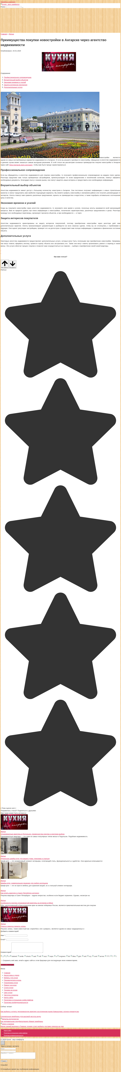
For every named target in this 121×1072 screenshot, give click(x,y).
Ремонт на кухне (10, 985)
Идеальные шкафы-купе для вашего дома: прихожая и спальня (25, 858)
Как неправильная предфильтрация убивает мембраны (22, 1021)
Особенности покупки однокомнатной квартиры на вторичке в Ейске (27, 903)
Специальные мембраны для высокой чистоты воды (21, 1016)
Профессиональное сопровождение (17, 77)
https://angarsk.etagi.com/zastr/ (21, 165)
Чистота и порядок (11, 995)
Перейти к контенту (8, 2)
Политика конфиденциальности (16, 1002)
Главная (7, 973)
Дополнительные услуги (13, 87)
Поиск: (3, 7)
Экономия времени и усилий (15, 82)
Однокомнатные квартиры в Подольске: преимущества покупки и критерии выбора (32, 834)
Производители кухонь (12, 980)
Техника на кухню (10, 990)
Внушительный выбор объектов (16, 80)
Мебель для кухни (11, 978)
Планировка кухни (11, 983)
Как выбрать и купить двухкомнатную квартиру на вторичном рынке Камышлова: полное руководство (40, 1011)
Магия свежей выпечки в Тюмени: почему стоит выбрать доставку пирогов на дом (32, 1026)
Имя (3, 935)
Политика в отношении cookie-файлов (18, 1000)
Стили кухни (8, 988)
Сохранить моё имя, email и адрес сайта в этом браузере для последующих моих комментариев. (40, 960)
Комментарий (6, 952)
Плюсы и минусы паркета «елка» (13, 926)
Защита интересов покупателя (15, 85)
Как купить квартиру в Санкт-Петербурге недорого (20, 893)
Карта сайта (8, 997)
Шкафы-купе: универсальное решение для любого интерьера (24, 883)
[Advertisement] (60, 20)
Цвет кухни (8, 992)
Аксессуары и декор (11, 975)
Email (3, 939)
